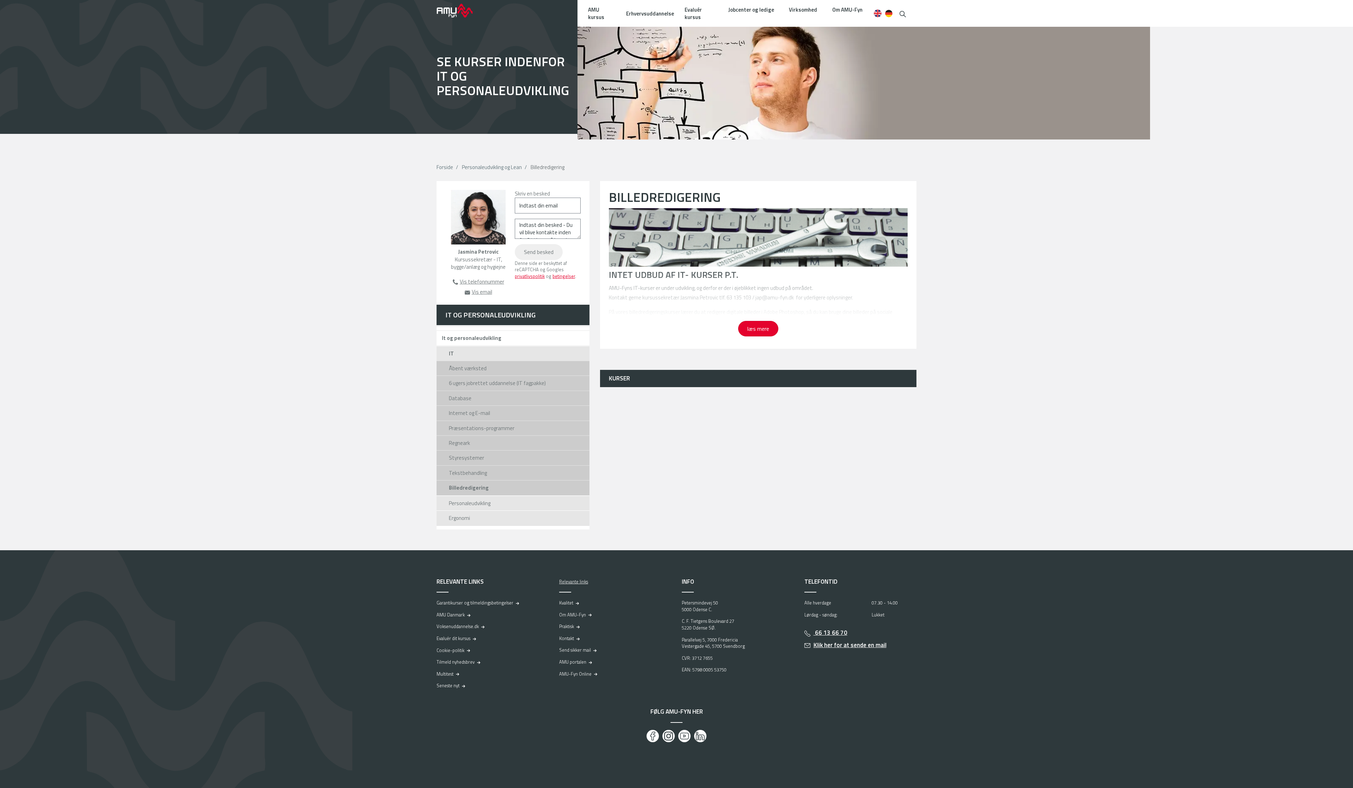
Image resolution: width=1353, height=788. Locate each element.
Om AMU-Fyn (847, 10)
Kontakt (566, 638)
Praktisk (566, 626)
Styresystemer (466, 458)
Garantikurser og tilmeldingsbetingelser (475, 602)
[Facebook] (653, 736)
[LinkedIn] (700, 736)
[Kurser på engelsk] (877, 13)
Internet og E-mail (469, 413)
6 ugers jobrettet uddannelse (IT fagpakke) (497, 383)
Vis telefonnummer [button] (482, 281)
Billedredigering (469, 488)
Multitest (445, 673)
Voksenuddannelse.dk (458, 626)
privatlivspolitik (530, 276)
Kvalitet (566, 602)
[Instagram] (668, 736)
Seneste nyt (448, 685)
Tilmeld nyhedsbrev (456, 661)
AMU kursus (596, 13)
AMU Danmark (451, 614)
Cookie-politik (450, 650)
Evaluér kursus (693, 13)
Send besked (539, 252)
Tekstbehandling (468, 473)
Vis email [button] (482, 292)
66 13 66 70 (830, 632)
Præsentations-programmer (481, 428)
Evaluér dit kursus (453, 638)
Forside (445, 167)
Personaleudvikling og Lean (492, 167)
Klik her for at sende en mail (850, 645)
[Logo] (459, 11)
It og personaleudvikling (471, 338)
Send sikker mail (575, 649)
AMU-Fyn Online (575, 673)
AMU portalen (572, 661)
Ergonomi (459, 518)
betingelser (563, 276)
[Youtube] (684, 736)
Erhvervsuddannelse (650, 14)
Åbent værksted (468, 368)
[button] (902, 13)
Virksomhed (803, 10)
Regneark (459, 443)
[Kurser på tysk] (888, 13)
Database (460, 398)
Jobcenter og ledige (751, 10)
